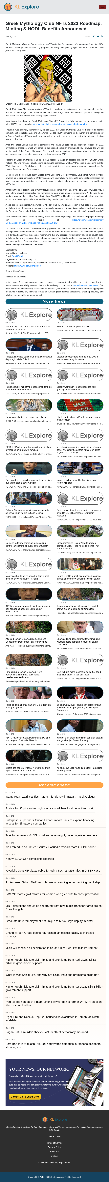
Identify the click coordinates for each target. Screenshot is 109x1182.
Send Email (17, 256)
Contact (54, 1156)
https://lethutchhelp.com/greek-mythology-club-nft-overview (60, 124)
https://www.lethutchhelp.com (27, 266)
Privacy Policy (54, 1147)
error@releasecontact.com (86, 285)
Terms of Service (54, 1143)
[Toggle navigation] (102, 7)
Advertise (54, 1151)
